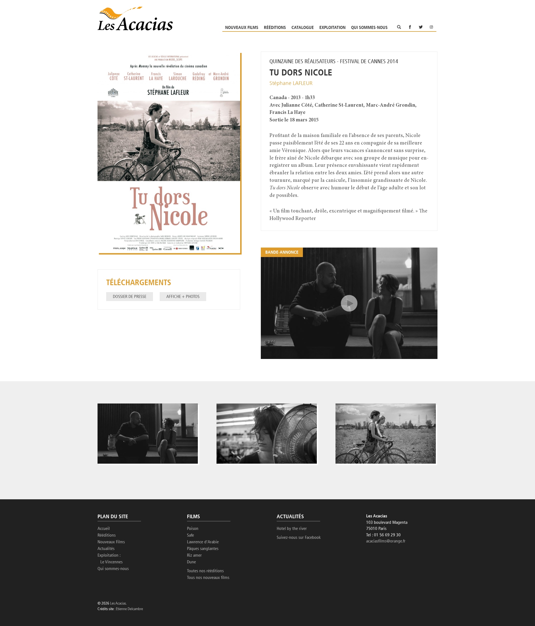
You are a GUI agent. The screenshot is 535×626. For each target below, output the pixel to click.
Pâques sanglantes (202, 549)
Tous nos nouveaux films (208, 578)
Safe (190, 535)
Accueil (104, 529)
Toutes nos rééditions (205, 571)
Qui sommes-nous (369, 28)
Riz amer (194, 555)
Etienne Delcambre (129, 609)
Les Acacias (118, 603)
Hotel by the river (292, 529)
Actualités (106, 549)
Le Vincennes (111, 562)
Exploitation (332, 28)
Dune (191, 562)
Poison (192, 529)
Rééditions (275, 28)
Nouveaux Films (241, 28)
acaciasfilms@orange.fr (385, 541)
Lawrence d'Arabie (203, 542)
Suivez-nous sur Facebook (299, 537)
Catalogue (302, 28)
